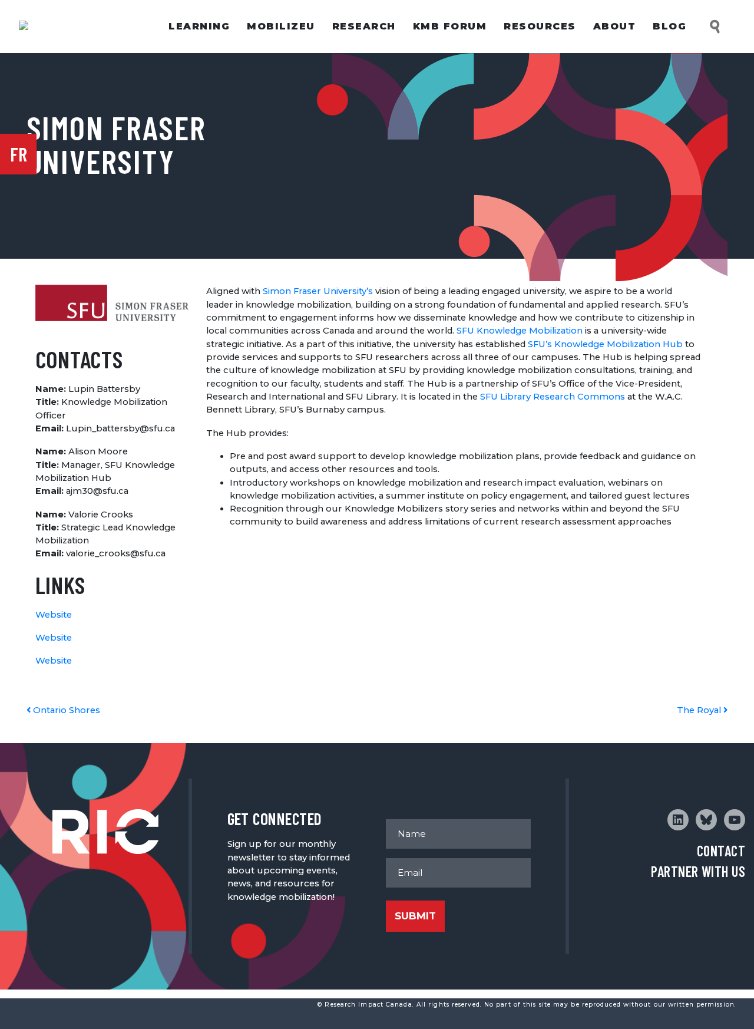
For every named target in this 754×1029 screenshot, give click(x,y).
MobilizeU (281, 26)
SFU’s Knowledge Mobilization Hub (606, 344)
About (614, 26)
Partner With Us (698, 871)
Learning (199, 26)
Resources (540, 26)
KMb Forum (450, 26)
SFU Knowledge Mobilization (520, 330)
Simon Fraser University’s (318, 291)
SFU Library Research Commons (552, 396)
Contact (721, 850)
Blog (669, 26)
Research (364, 26)
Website (53, 614)
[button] (715, 26)
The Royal (700, 710)
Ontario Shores (65, 710)
